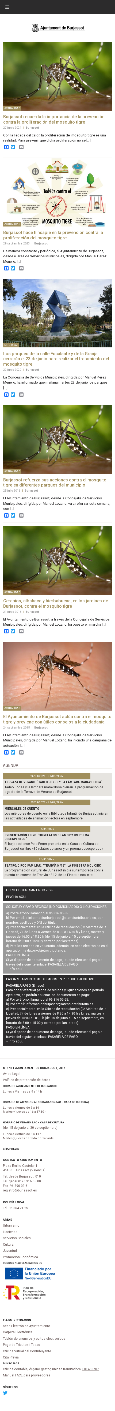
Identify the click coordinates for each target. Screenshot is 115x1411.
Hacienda (10, 1232)
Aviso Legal (11, 1074)
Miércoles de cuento (22, 809)
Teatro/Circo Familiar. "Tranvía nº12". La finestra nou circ (53, 865)
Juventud (10, 1251)
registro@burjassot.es (20, 1190)
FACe (16, 1363)
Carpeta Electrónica (18, 1332)
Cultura (8, 1244)
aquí (19, 969)
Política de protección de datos (26, 1080)
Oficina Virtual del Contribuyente (27, 1351)
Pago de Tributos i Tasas (21, 1345)
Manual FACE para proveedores (26, 1375)
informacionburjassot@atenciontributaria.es (62, 918)
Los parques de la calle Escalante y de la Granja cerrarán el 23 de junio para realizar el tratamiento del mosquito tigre (56, 359)
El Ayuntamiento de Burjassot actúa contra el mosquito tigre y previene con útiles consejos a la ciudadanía (57, 719)
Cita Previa (11, 1148)
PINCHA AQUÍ (16, 897)
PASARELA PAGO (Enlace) (25, 985)
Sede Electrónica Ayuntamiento (26, 1326)
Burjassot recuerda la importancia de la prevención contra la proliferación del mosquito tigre (54, 119)
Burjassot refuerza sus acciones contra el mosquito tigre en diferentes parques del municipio (54, 482)
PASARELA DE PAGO (63, 964)
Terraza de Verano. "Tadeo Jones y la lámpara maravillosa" (53, 782)
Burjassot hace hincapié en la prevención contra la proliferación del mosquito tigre (53, 235)
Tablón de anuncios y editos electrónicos (34, 1339)
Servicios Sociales (17, 1238)
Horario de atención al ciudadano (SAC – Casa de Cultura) (46, 1102)
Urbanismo (11, 1225)
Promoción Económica (20, 1257)
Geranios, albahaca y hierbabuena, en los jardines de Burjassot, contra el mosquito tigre (55, 603)
